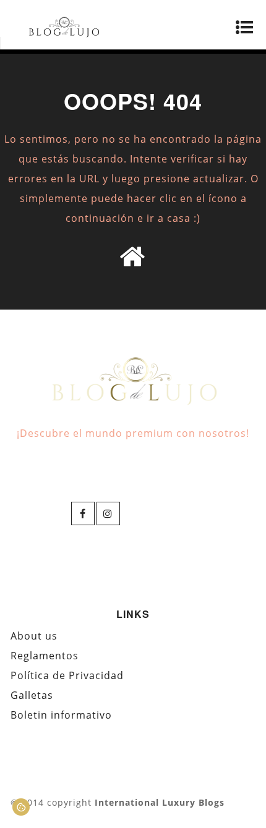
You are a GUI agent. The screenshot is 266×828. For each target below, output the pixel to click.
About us (34, 636)
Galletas (32, 695)
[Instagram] (108, 513)
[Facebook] (83, 513)
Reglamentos (45, 655)
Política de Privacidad (67, 675)
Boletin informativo (61, 715)
